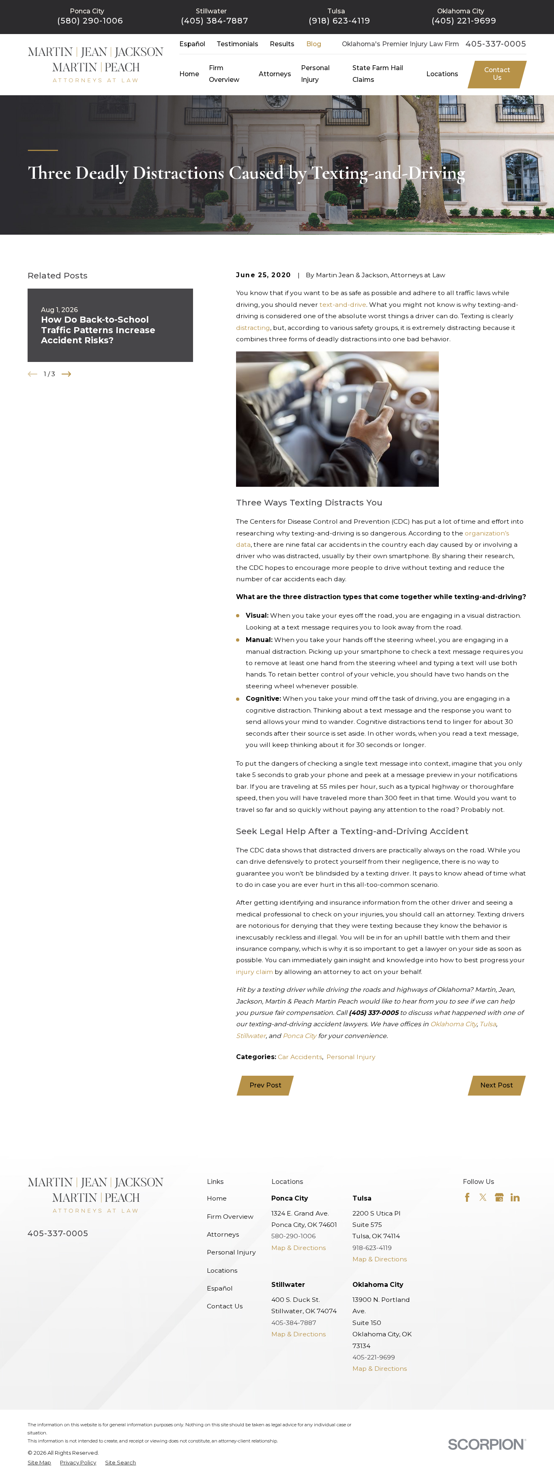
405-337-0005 (496, 44)
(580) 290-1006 (90, 21)
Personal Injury (351, 1057)
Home (217, 1198)
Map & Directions (298, 1248)
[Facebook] (467, 1197)
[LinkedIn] (515, 1197)
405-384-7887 (293, 1323)
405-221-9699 (373, 1357)
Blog (313, 44)
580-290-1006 (293, 1236)
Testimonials (237, 44)
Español (192, 44)
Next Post (496, 1085)
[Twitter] (483, 1197)
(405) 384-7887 (214, 21)
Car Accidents (300, 1057)
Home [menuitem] (189, 74)
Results (282, 44)
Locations (222, 1270)
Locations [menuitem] (442, 74)
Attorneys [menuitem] (275, 74)
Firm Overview (230, 1216)
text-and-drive (343, 304)
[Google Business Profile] (499, 1197)
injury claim (254, 972)
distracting (253, 328)
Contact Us (497, 73)
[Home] (96, 64)
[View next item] (66, 374)
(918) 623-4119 (339, 21)
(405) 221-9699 (464, 21)
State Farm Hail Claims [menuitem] (377, 73)
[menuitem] (39, 1463)
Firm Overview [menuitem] (224, 73)
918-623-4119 (372, 1248)
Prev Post (265, 1085)
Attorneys (223, 1234)
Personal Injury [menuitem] (315, 73)
